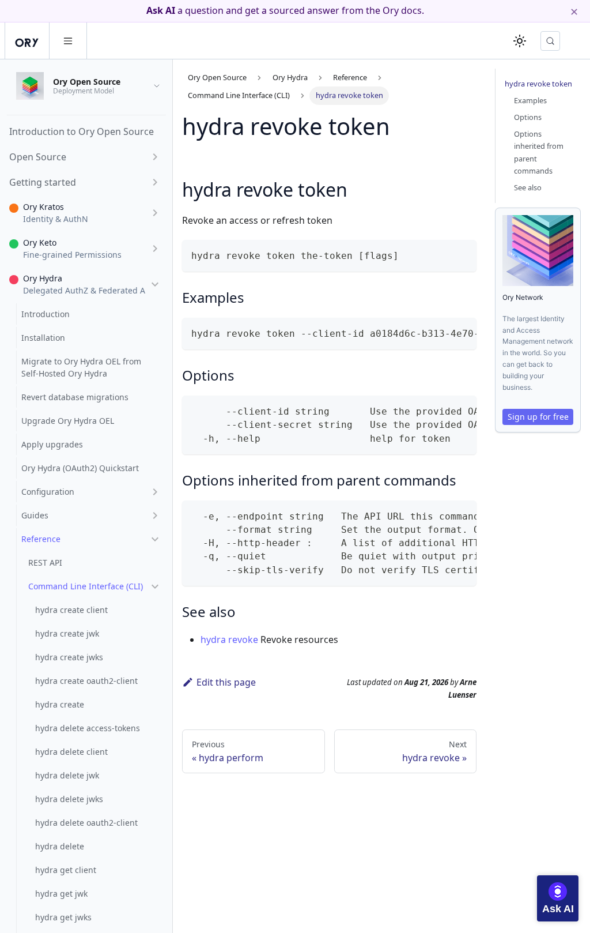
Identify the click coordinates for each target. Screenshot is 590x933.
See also (528, 187)
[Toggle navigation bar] (68, 41)
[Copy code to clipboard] (462, 254)
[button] (84, 156)
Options (528, 117)
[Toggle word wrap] (441, 332)
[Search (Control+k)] (550, 41)
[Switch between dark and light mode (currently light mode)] (519, 41)
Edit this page (226, 682)
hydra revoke (229, 639)
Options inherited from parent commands (538, 152)
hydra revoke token (538, 83)
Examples (530, 100)
